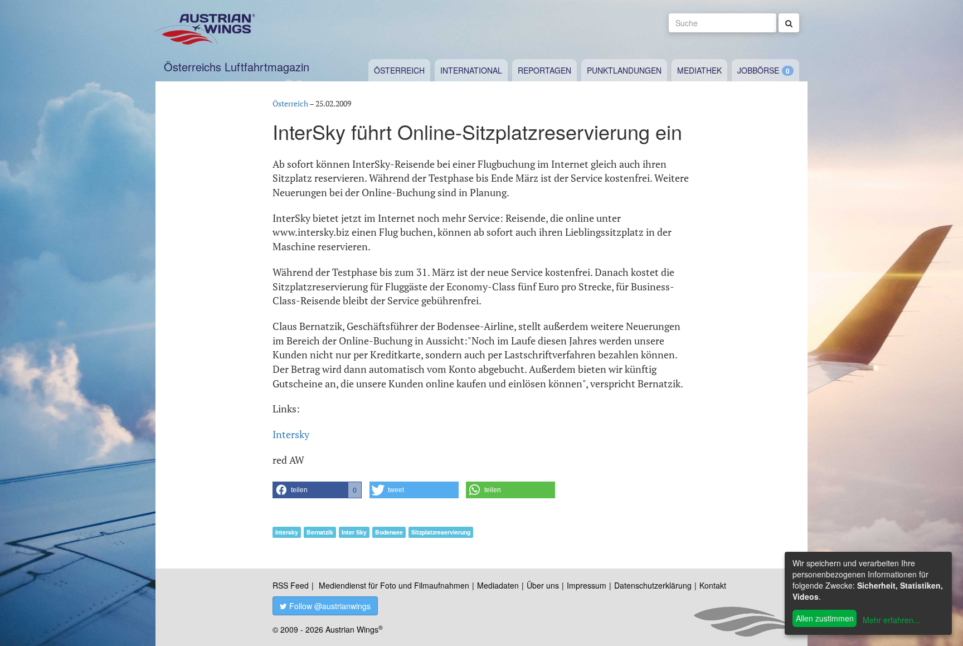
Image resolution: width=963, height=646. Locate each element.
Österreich (399, 70)
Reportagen (544, 70)
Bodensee (389, 532)
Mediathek (699, 70)
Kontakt (712, 585)
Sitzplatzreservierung (440, 532)
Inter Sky (354, 532)
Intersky (291, 434)
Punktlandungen (624, 70)
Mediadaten (498, 585)
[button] (317, 490)
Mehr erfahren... (891, 619)
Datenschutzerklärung (653, 585)
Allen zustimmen (825, 618)
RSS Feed (291, 585)
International (471, 70)
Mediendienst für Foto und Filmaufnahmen (394, 585)
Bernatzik (320, 532)
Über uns (543, 585)
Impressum (586, 585)
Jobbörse (758, 70)
